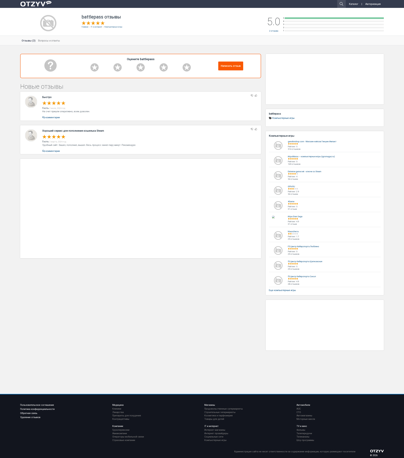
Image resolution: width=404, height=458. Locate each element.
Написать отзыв (231, 65)
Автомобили (303, 405)
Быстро (47, 97)
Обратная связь (28, 413)
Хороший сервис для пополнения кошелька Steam (73, 130)
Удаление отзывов (30, 417)
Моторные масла (306, 419)
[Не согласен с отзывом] (252, 95)
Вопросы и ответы (49, 40)
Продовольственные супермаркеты (223, 408)
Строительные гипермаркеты (219, 412)
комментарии (52, 117)
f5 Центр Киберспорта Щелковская (305, 261)
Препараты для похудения (126, 415)
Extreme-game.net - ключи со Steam (304, 171)
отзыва (273, 31)
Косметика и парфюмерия (218, 415)
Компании (117, 426)
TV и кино (302, 426)
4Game (291, 201)
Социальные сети (213, 436)
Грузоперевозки (120, 430)
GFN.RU (291, 186)
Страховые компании (123, 440)
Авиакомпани (119, 433)
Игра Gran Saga (295, 216)
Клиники (116, 408)
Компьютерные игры (283, 118)
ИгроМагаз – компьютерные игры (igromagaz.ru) (311, 156)
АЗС (299, 408)
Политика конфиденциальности (37, 409)
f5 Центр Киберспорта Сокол (302, 276)
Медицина (118, 405)
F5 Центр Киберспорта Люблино (303, 246)
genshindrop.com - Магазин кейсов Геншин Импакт (312, 141)
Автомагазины (304, 415)
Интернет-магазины (214, 430)
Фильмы (301, 430)
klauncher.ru (293, 231)
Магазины (209, 405)
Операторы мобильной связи (128, 436)
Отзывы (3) (29, 40)
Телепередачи (304, 433)
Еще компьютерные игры (282, 290)
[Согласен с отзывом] (256, 95)
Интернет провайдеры (216, 433)
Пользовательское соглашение (37, 405)
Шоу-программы (305, 440)
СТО (299, 412)
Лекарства (118, 412)
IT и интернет (211, 426)
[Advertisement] (140, 208)
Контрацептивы (120, 419)
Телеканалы (303, 436)
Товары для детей (214, 419)
